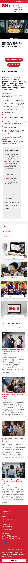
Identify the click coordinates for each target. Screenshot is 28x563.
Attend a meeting (8, 163)
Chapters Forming (8, 234)
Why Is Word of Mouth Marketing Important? (12, 395)
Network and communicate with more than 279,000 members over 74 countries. (14, 23)
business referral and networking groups (11, 137)
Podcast (14, 277)
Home (3, 509)
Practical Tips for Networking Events (14, 438)
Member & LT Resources (8, 519)
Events (4, 516)
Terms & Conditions (16, 549)
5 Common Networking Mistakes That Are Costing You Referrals (12, 480)
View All (22, 328)
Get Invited (14, 31)
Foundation (14, 297)
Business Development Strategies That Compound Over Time (13, 350)
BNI (14, 258)
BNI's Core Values (8, 237)
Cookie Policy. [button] (10, 556)
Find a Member (7, 231)
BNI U (14, 316)
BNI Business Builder (13, 59)
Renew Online (14, 65)
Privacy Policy (6, 549)
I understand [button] (14, 560)
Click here (4, 139)
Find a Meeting (6, 511)
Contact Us (5, 521)
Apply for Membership (8, 514)
